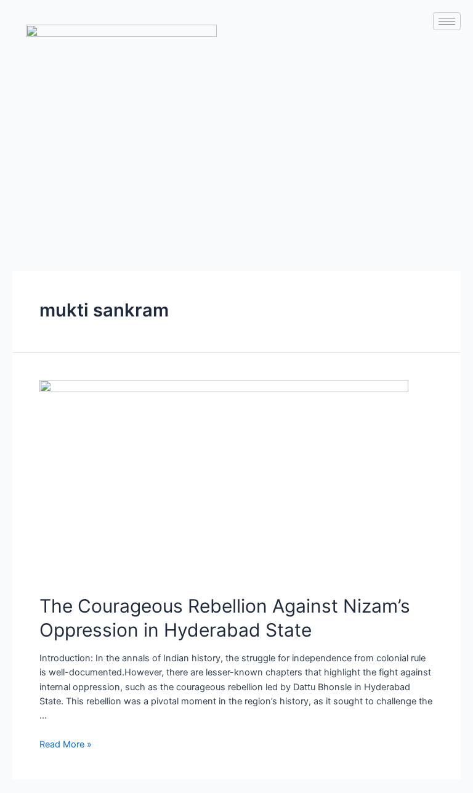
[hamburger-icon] (447, 21)
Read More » (65, 744)
